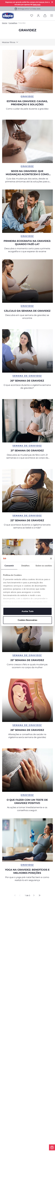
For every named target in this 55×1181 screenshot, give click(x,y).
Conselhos (13, 23)
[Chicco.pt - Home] (8, 15)
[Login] (38, 15)
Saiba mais (36, 4)
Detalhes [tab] (25, 565)
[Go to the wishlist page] (31, 15)
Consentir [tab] (9, 565)
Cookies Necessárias (27, 620)
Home (4, 23)
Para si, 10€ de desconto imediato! (29, 9)
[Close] (52, 2)
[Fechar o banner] (51, 558)
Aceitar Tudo (28, 611)
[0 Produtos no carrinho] (45, 16)
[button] (11, 42)
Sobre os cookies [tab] (44, 565)
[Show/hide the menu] (51, 15)
